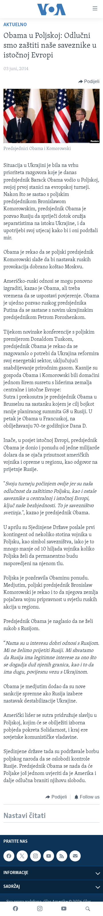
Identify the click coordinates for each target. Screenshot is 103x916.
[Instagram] (40, 909)
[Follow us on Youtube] (48, 855)
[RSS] (61, 855)
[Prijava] (75, 855)
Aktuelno (15, 25)
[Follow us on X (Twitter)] (22, 855)
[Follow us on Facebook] (8, 855)
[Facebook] (15, 909)
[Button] (89, 81)
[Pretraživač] (87, 909)
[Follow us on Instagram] (35, 855)
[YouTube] (64, 909)
